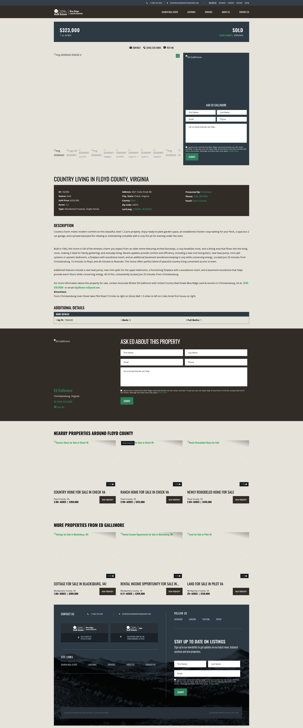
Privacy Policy (233, 151)
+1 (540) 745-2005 (156, 3)
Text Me (60, 407)
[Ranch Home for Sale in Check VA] (151, 463)
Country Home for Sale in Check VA (79, 492)
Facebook (222, 3)
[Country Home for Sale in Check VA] (85, 463)
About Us (226, 12)
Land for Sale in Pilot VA (205, 583)
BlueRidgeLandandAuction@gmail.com (184, 3)
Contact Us (244, 12)
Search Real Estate (170, 12)
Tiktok (247, 3)
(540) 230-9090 (201, 196)
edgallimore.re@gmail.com (87, 287)
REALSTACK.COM (232, 713)
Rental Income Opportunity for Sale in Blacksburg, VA (148, 583)
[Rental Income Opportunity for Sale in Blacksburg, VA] (151, 555)
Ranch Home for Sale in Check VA (144, 492)
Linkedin (231, 3)
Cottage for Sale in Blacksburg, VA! (80, 583)
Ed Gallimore (206, 191)
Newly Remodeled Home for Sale (210, 492)
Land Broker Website (217, 713)
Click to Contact (200, 200)
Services (208, 12)
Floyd (133, 200)
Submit (192, 157)
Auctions (191, 12)
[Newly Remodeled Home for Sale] (218, 463)
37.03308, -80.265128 (142, 209)
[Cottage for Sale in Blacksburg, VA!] (85, 555)
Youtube (239, 3)
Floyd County (226, 35)
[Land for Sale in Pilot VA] (218, 555)
